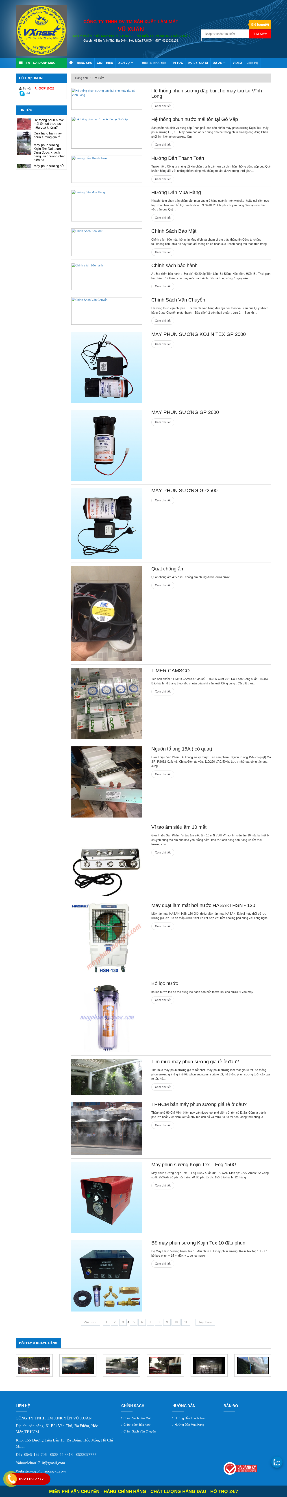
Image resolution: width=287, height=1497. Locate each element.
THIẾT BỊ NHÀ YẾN (153, 63)
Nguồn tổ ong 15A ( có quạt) (181, 749)
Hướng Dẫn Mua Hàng (176, 192)
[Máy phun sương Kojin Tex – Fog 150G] (106, 1197)
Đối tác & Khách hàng (38, 1343)
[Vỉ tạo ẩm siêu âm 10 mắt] (106, 860)
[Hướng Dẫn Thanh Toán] (106, 169)
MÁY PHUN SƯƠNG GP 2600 (185, 412)
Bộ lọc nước (164, 983)
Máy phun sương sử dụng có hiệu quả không (49, 123)
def (28, 93)
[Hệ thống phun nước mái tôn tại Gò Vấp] (106, 132)
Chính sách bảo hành (174, 265)
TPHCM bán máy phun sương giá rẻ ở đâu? (199, 1104)
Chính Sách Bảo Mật (173, 231)
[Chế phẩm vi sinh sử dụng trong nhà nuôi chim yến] (24, 149)
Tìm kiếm (260, 34)
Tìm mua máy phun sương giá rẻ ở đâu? (49, 135)
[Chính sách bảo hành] (106, 276)
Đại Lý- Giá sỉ (198, 63)
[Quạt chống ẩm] (106, 613)
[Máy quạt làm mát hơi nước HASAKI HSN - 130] (106, 938)
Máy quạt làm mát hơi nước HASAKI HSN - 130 (203, 905)
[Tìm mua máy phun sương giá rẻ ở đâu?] (24, 137)
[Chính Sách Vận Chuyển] (106, 311)
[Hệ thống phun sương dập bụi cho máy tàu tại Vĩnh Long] (106, 99)
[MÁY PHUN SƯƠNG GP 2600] (106, 445)
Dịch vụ (124, 63)
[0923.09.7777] (277, 1462)
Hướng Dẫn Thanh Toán (177, 158)
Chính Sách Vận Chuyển (178, 300)
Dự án (218, 63)
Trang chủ (83, 63)
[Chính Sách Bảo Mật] (106, 242)
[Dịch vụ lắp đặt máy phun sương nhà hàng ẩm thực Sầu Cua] (252, 1365)
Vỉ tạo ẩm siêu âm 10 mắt (179, 827)
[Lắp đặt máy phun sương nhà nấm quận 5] (209, 1365)
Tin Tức (177, 63)
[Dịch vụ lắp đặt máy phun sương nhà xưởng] (34, 1365)
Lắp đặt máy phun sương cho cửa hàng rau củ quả (49, 162)
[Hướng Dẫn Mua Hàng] (106, 205)
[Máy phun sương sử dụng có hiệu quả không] (24, 124)
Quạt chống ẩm (168, 569)
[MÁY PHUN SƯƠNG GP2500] (106, 523)
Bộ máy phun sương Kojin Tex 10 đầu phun (198, 1243)
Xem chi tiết (163, 106)
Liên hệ (252, 63)
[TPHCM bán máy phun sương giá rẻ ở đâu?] (106, 1128)
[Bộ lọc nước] (106, 1016)
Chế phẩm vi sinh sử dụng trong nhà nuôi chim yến (49, 148)
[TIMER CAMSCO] (106, 703)
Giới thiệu (105, 63)
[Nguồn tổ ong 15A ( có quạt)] (106, 782)
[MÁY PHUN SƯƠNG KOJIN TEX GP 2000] (106, 367)
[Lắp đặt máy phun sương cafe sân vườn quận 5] (165, 1365)
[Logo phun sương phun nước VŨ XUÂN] (41, 30)
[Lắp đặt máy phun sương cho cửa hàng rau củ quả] (24, 162)
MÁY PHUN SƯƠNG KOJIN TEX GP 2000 (198, 334)
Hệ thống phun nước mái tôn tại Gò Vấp (194, 119)
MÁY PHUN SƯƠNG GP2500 (184, 490)
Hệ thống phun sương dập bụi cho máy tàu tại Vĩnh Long (206, 93)
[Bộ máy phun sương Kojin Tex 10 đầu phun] (106, 1276)
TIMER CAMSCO (170, 670)
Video (237, 63)
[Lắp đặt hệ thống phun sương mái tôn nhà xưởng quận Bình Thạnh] (121, 1365)
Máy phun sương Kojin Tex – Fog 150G (194, 1164)
